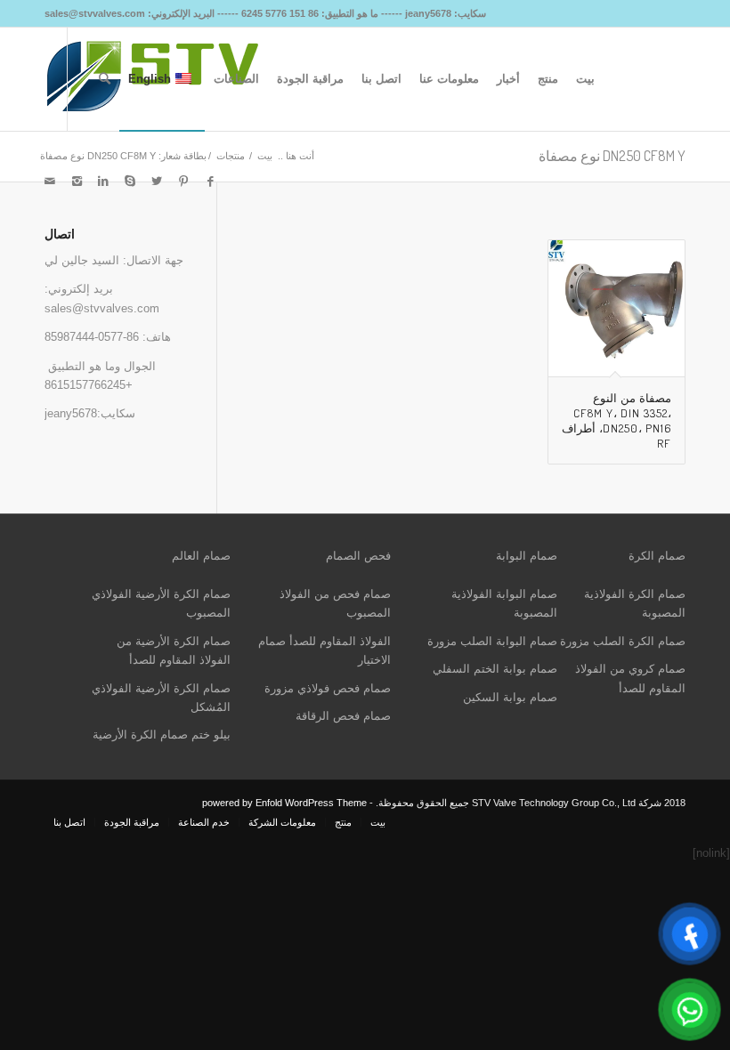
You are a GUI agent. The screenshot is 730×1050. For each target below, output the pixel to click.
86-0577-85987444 (92, 336)
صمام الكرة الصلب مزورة (622, 641)
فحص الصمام (358, 555)
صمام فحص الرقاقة (343, 716)
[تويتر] (156, 181)
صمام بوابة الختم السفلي (495, 668)
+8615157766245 (89, 385)
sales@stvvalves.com (102, 308)
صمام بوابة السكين (510, 697)
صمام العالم (201, 555)
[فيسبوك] (210, 181)
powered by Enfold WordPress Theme (284, 802)
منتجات (230, 155)
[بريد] (49, 181)
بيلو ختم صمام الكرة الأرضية (162, 734)
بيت (264, 155)
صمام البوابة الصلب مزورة (492, 641)
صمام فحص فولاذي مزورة (327, 688)
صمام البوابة (526, 555)
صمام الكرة (657, 555)
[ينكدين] (103, 181)
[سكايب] (130, 181)
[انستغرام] (76, 181)
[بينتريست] (183, 181)
